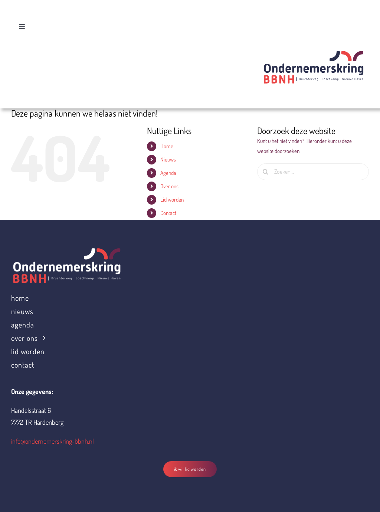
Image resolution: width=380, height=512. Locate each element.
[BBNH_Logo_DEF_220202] (313, 51)
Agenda (168, 172)
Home (166, 146)
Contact (168, 212)
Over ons (169, 186)
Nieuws (168, 159)
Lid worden (172, 199)
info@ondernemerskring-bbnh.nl (52, 441)
